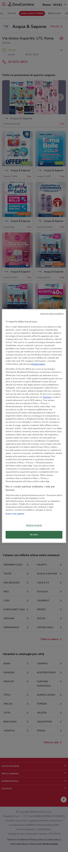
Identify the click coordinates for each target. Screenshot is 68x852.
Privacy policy (38, 364)
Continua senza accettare (52, 313)
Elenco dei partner (15, 513)
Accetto (34, 534)
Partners (47, 397)
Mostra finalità (34, 525)
